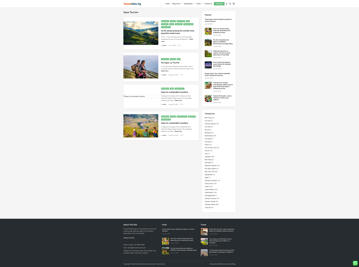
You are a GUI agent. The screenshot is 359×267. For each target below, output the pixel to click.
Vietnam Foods (210, 201)
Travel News (178, 24)
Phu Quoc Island (210, 168)
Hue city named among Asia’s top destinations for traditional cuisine (221, 30)
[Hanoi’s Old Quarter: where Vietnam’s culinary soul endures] (208, 96)
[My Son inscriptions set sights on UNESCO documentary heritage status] (208, 40)
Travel (198, 4)
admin (164, 45)
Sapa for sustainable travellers (174, 92)
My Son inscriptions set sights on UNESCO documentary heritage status (223, 42)
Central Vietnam (210, 124)
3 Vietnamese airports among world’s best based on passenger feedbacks (221, 251)
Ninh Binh (208, 162)
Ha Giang (173, 59)
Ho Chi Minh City (210, 148)
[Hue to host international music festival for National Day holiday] (208, 62)
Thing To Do (176, 4)
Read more (164, 71)
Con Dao (208, 127)
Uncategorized (210, 195)
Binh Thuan (208, 118)
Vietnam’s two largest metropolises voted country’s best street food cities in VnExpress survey (223, 85)
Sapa (188, 21)
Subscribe (219, 4)
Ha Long (207, 142)
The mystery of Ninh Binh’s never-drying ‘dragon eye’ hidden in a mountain (220, 241)
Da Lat (207, 130)
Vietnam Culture (188, 24)
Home (168, 4)
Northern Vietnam (182, 116)
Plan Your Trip (180, 21)
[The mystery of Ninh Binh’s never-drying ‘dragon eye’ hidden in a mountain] (204, 239)
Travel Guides (209, 189)
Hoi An (207, 151)
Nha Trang (208, 159)
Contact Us (208, 4)
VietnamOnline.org (129, 229)
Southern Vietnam (211, 180)
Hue (206, 154)
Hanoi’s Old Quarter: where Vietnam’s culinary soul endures (222, 98)
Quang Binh (209, 174)
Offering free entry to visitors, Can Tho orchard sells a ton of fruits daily (221, 53)
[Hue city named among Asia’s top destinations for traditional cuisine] (208, 29)
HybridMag (231, 264)
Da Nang (207, 133)
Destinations (188, 4)
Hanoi (207, 145)
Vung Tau (208, 207)
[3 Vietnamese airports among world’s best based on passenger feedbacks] (204, 250)
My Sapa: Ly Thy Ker (170, 62)
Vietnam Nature (166, 27)
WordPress (221, 264)
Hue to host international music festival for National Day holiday (222, 64)
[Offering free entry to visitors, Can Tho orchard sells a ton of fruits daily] (208, 51)
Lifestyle (173, 21)
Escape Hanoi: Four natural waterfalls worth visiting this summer (217, 74)
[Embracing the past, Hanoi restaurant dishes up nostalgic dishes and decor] (204, 229)
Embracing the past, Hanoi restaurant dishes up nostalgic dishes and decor (221, 230)
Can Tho (207, 121)
